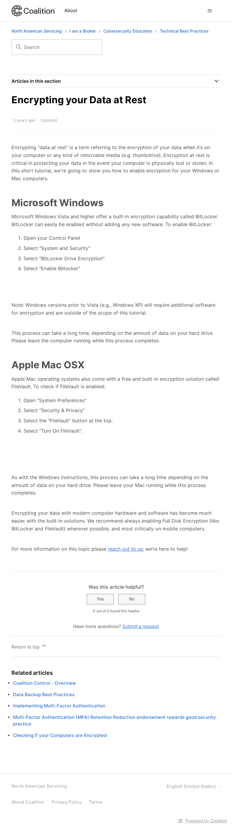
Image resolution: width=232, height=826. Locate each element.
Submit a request (140, 626)
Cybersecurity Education (127, 31)
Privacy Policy (67, 802)
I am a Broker (82, 31)
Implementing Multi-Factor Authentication (59, 706)
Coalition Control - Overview (44, 683)
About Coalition (27, 802)
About (70, 10)
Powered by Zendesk (206, 820)
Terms (95, 802)
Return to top (26, 647)
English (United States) (192, 786)
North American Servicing (37, 31)
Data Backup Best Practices (44, 694)
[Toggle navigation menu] (210, 11)
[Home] (33, 10)
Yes (100, 598)
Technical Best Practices (184, 31)
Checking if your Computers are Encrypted (60, 735)
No (132, 598)
